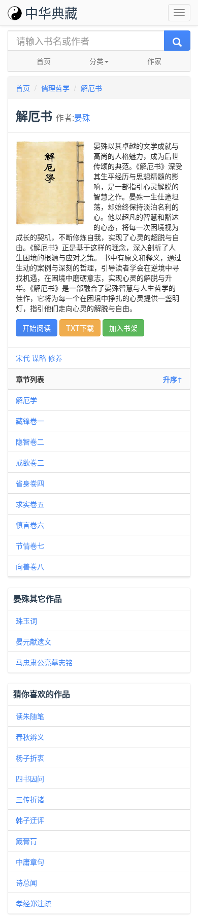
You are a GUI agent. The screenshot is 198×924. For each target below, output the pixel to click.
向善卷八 (30, 566)
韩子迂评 (30, 820)
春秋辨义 (30, 737)
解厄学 (26, 400)
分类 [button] (96, 61)
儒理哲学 (55, 88)
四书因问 (30, 778)
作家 (154, 61)
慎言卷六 (30, 525)
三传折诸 (30, 799)
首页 (44, 61)
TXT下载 (80, 328)
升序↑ (172, 379)
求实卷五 (30, 504)
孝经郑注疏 (33, 903)
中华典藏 (51, 12)
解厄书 (91, 88)
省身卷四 (30, 483)
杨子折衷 (30, 757)
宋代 (23, 358)
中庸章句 (30, 862)
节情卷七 (30, 545)
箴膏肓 (26, 841)
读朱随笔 (30, 716)
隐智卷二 (30, 441)
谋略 (39, 358)
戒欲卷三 (30, 462)
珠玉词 (26, 620)
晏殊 (82, 117)
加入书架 (123, 328)
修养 (55, 358)
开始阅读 (36, 328)
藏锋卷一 (30, 421)
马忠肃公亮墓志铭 (44, 662)
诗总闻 (26, 882)
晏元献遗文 (33, 641)
